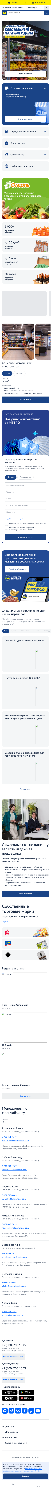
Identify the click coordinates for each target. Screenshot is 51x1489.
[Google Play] (26, 1392)
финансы (36, 631)
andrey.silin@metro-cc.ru (12, 1315)
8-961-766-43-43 (9, 1195)
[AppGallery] (26, 1398)
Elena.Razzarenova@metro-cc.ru (15, 1141)
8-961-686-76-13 (9, 1224)
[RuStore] (10, 1398)
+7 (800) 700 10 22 (14, 1345)
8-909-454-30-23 (9, 1253)
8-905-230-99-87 (9, 1166)
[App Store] (10, 1392)
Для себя (14, 2)
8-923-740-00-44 (9, 1283)
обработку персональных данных (33, 524)
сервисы (14, 631)
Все (5, 631)
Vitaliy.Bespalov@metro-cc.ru (14, 1286)
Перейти (5, 922)
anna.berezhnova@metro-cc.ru (14, 1257)
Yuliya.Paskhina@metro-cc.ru (14, 1199)
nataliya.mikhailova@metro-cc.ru (15, 1228)
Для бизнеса (40, 2)
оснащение (25, 631)
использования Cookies (31, 1471)
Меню (46, 8)
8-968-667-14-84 (9, 1312)
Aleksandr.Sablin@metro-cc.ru (14, 1170)
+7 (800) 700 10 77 (14, 1368)
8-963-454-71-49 (9, 1137)
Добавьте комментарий (15, 519)
